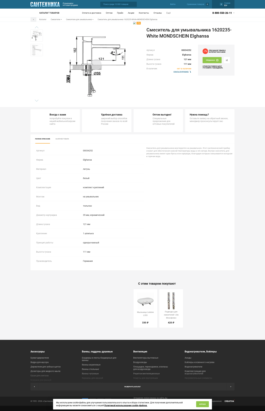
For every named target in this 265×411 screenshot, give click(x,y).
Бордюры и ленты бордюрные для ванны (99, 359)
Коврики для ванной (41, 380)
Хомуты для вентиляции (145, 378)
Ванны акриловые (91, 364)
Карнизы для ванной (92, 378)
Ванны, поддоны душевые (97, 351)
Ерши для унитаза (40, 375)
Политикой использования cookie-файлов (125, 405)
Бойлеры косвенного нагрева (199, 362)
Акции (131, 13)
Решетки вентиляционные (146, 373)
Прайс (120, 13)
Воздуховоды (140, 362)
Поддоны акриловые (92, 382)
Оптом (109, 13)
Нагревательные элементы (198, 378)
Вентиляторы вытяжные (145, 358)
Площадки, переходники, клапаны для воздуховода (150, 367)
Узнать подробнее (181, 72)
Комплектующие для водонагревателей (195, 372)
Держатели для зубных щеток (46, 366)
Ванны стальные (90, 369)
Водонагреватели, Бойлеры (201, 351)
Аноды (188, 358)
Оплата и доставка (91, 13)
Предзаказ (210, 60)
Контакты (144, 13)
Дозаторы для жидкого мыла (45, 371)
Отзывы (158, 13)
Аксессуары (38, 351)
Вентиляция (140, 351)
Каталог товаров (49, 13)
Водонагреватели (193, 366)
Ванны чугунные (90, 373)
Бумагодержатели (40, 358)
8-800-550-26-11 (222, 13)
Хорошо (202, 404)
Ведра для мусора (40, 362)
